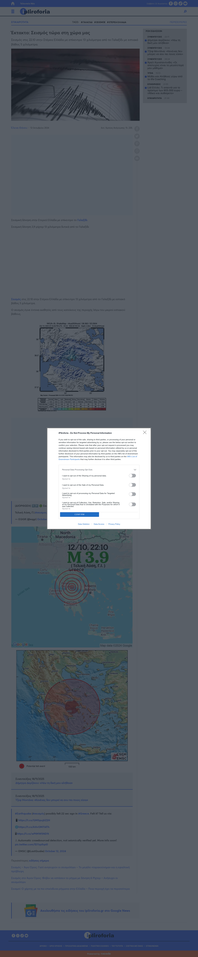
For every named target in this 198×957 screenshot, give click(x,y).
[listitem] (99, 469)
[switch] (132, 475)
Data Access (99, 524)
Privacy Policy (114, 524)
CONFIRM (80, 514)
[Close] (145, 433)
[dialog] (99, 478)
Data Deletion (84, 524)
